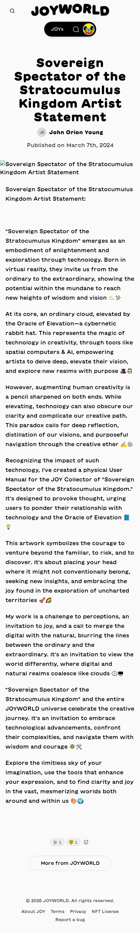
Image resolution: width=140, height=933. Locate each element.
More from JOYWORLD (70, 863)
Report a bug (70, 919)
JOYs (57, 29)
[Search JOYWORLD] (12, 11)
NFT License (105, 911)
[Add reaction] (86, 842)
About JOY (33, 911)
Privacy (78, 911)
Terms (58, 911)
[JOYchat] (76, 29)
